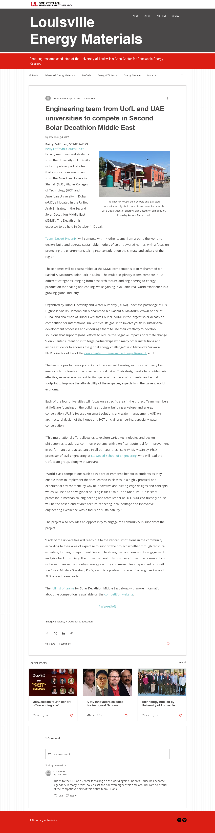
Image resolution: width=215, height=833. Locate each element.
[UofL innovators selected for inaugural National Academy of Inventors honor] (107, 682)
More (150, 75)
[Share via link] (71, 633)
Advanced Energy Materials (60, 75)
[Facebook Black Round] (179, 820)
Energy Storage (132, 75)
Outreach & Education (80, 621)
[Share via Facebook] (47, 633)
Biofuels (86, 75)
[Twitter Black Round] (184, 820)
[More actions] (168, 98)
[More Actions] (168, 773)
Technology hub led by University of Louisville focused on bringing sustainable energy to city (160, 703)
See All (182, 662)
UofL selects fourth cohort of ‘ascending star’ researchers (52, 703)
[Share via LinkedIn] (63, 633)
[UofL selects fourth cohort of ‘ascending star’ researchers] (53, 682)
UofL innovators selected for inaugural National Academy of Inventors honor (105, 703)
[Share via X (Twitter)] (55, 633)
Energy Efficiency (107, 75)
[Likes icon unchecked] (55, 796)
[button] (182, 75)
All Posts (33, 75)
